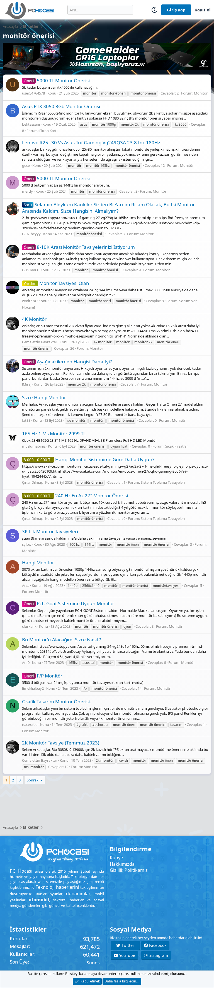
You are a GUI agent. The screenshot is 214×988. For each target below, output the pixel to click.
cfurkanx (29, 626)
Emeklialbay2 (33, 688)
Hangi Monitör (38, 562)
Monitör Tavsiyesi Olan (56, 283)
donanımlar (78, 893)
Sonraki (33, 780)
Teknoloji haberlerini (57, 887)
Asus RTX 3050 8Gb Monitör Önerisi (61, 106)
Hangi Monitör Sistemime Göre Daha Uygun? (89, 459)
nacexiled (30, 724)
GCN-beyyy (31, 233)
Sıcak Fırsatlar (176, 446)
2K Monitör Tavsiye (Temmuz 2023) (60, 742)
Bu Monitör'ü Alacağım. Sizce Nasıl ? (61, 639)
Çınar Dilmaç (32, 482)
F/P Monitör (43, 675)
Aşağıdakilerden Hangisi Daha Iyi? (68, 361)
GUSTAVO (30, 269)
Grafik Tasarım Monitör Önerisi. (56, 701)
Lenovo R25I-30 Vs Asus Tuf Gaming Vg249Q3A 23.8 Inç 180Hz (91, 142)
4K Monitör (34, 319)
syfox (26, 544)
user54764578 (33, 93)
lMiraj (26, 384)
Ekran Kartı (48, 130)
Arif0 (26, 662)
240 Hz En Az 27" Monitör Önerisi (76, 495)
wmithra (29, 300)
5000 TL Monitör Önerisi (57, 80)
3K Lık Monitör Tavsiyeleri (50, 531)
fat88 (26, 420)
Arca (25, 585)
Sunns (93, 963)
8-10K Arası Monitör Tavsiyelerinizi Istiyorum (79, 247)
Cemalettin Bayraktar (39, 341)
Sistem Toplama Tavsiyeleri (163, 482)
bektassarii (31, 124)
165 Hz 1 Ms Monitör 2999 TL (54, 433)
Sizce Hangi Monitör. (44, 397)
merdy (27, 191)
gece (26, 165)
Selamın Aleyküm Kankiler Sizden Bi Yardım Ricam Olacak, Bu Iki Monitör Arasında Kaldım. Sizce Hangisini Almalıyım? (108, 207)
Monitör (201, 93)
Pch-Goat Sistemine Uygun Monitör (69, 603)
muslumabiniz (33, 446)
